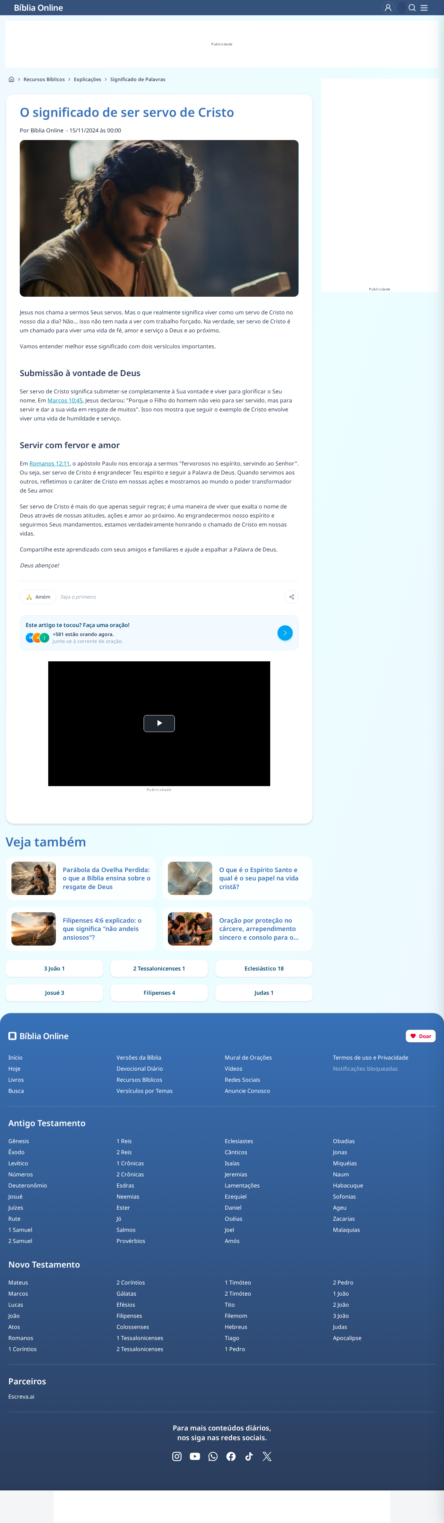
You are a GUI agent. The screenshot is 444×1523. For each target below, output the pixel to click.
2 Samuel (20, 1241)
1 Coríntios (22, 1349)
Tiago (232, 1338)
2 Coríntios (131, 1282)
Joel (229, 1230)
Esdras (125, 1185)
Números (20, 1174)
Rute (14, 1218)
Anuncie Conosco (247, 1091)
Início (15, 1057)
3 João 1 (54, 968)
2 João (341, 1304)
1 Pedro (235, 1349)
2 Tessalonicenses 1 (159, 968)
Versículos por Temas (145, 1091)
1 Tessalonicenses (140, 1338)
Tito (230, 1304)
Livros (16, 1079)
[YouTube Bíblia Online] (194, 1456)
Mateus (18, 1282)
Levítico (18, 1163)
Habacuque (348, 1185)
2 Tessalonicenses (140, 1349)
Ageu (340, 1207)
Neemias (128, 1196)
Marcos (18, 1293)
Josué (15, 1196)
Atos (14, 1327)
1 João (341, 1293)
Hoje (14, 1068)
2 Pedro (343, 1282)
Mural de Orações (248, 1057)
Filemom (236, 1316)
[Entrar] (388, 7)
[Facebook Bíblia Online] (231, 1456)
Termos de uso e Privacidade (370, 1057)
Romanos (20, 1338)
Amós (232, 1241)
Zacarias (344, 1218)
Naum (341, 1174)
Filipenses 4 (159, 993)
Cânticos (236, 1152)
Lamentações (242, 1185)
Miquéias (345, 1163)
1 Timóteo (238, 1282)
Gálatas (126, 1293)
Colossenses (133, 1327)
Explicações (87, 79)
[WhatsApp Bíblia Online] (213, 1456)
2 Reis (124, 1152)
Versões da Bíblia (139, 1057)
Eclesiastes (239, 1141)
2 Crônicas (130, 1174)
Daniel (233, 1207)
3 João (341, 1316)
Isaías (232, 1163)
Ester (123, 1207)
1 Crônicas (130, 1163)
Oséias (233, 1218)
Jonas (340, 1152)
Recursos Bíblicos (44, 79)
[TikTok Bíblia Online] (249, 1456)
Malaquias (346, 1230)
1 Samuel (20, 1230)
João (14, 1316)
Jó (119, 1218)
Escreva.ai (21, 1396)
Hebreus (236, 1327)
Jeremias (236, 1174)
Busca (16, 1091)
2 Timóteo (238, 1293)
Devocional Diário (140, 1068)
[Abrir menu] (424, 7)
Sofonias (344, 1196)
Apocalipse (347, 1338)
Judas (340, 1327)
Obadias (344, 1141)
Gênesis (18, 1141)
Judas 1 (264, 993)
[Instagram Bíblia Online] (176, 1456)
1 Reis (124, 1141)
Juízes (15, 1207)
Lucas (15, 1304)
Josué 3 (54, 993)
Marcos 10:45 (65, 400)
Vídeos (233, 1068)
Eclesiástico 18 (264, 968)
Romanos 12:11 (49, 463)
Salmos (126, 1230)
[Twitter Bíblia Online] (267, 1456)
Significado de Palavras (137, 79)
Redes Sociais (242, 1079)
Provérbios (131, 1241)
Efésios (126, 1304)
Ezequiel (236, 1196)
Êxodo (16, 1152)
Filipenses (129, 1316)
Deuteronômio (27, 1185)
